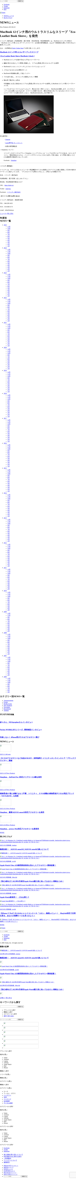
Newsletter (7, 707)
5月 (8, 238)
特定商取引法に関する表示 (13, 1156)
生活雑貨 (7, 1101)
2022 (5, 297)
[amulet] (21, 1030)
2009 (5, 611)
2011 (5, 567)
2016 (5, 443)
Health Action (8, 704)
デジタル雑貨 (8, 1103)
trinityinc (8, 189)
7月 (8, 234)
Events (6, 702)
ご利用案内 (7, 1158)
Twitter (6, 6)
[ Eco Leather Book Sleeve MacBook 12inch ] (17, 56)
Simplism (13, 160)
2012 (5, 543)
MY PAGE (10, 1172)
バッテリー (7, 1095)
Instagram (6, 8)
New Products (8, 705)
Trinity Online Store (18, 48)
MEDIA (8, 1167)
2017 (5, 418)
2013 (5, 518)
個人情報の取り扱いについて (13, 1154)
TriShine (6, 710)
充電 (5, 1097)
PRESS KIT (11, 1165)
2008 (5, 632)
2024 (5, 248)
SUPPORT (9, 1171)
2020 (5, 347)
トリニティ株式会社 (14, 192)
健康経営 (7, 1162)
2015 (5, 468)
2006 (5, 676)
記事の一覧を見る (6, 998)
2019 (5, 370)
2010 (5, 590)
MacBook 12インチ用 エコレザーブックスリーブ (19, 52)
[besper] (21, 1039)
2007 (5, 655)
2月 (8, 244)
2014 (5, 493)
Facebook (6, 4)
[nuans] (21, 1034)
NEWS (9, 16)
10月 (8, 228)
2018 (5, 393)
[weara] (21, 1048)
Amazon (7, 139)
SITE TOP (10, 1174)
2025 (5, 225)
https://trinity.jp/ (9, 185)
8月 (8, 232)
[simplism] (21, 1025)
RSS (5, 9)
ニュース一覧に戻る (6, 213)
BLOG (8, 18)
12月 (8, 249)
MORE (2, 832)
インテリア (7, 1099)
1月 (8, 246)
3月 (8, 242)
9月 (8, 230)
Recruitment (7, 709)
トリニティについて (10, 1160)
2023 (5, 273)
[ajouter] (21, 1043)
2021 (5, 322)
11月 (8, 226)
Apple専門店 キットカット (14, 143)
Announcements (8, 700)
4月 (8, 240)
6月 (8, 236)
